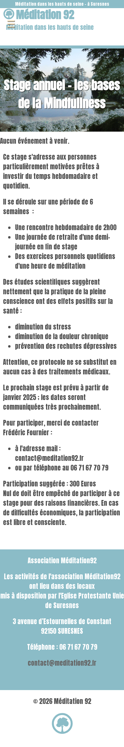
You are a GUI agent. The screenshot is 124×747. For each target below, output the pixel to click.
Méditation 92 (45, 15)
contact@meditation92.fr (62, 663)
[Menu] (11, 24)
